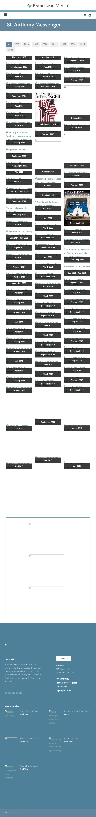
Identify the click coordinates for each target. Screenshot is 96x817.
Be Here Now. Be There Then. (76, 711)
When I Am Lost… (71, 738)
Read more (24, 714)
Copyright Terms (63, 690)
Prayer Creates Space (29, 711)
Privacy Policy (62, 679)
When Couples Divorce (30, 738)
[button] (5, 14)
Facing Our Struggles (29, 766)
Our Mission (10, 659)
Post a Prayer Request (66, 683)
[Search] (90, 16)
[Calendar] (85, 16)
